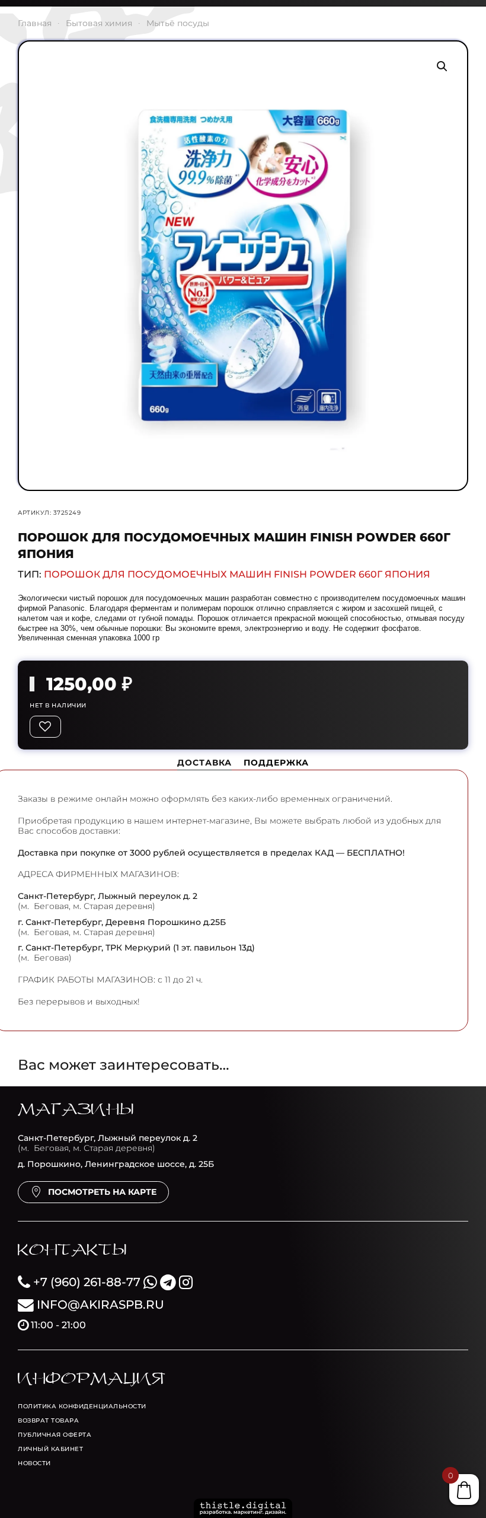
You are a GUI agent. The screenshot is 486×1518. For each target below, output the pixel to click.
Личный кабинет (50, 1449)
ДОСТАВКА (204, 762)
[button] (442, 66)
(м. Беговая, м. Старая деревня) (107, 1143)
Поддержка (276, 762)
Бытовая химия (99, 23)
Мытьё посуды (177, 23)
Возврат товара (48, 1420)
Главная (35, 23)
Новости (34, 1463)
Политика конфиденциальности (82, 1406)
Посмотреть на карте (102, 1192)
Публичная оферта (54, 1435)
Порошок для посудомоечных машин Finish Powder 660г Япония (237, 574)
